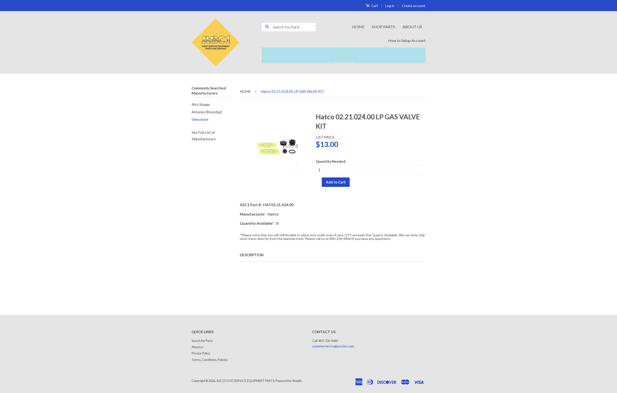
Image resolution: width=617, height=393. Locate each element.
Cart (374, 6)
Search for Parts (202, 341)
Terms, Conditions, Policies (210, 360)
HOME (358, 26)
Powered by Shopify (288, 381)
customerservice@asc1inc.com (333, 346)
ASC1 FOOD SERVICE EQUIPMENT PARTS (245, 381)
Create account (413, 6)
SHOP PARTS (383, 26)
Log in (389, 6)
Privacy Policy (201, 353)
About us (197, 347)
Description (251, 255)
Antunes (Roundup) (207, 112)
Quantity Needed (330, 161)
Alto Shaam (201, 104)
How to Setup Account (406, 40)
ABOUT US (412, 26)
